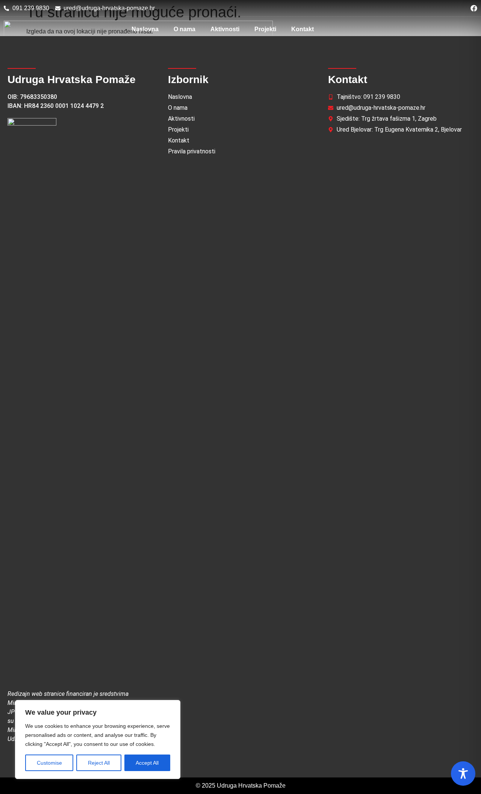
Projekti (265, 29)
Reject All (99, 763)
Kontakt (302, 29)
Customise (49, 763)
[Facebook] (473, 8)
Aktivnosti (224, 29)
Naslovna (145, 29)
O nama (184, 29)
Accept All (147, 763)
